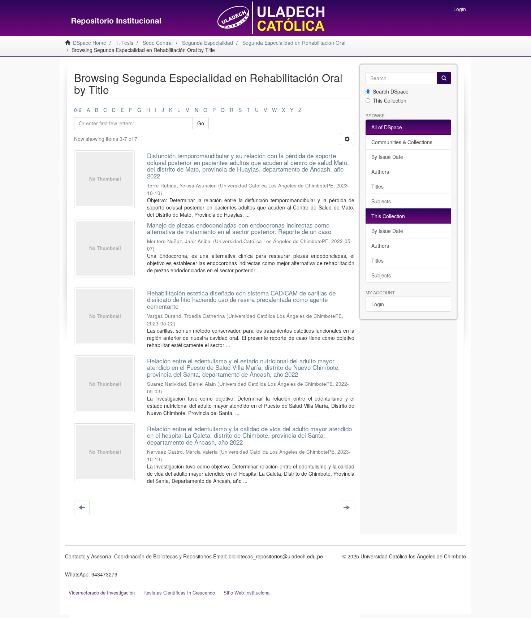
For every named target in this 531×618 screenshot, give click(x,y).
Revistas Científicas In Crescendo (179, 592)
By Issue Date (387, 156)
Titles (377, 186)
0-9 (78, 109)
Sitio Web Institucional (247, 592)
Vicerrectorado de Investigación (102, 592)
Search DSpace (391, 91)
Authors (380, 171)
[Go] (444, 78)
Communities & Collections (401, 142)
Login (377, 304)
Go (200, 123)
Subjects (381, 201)
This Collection (389, 100)
